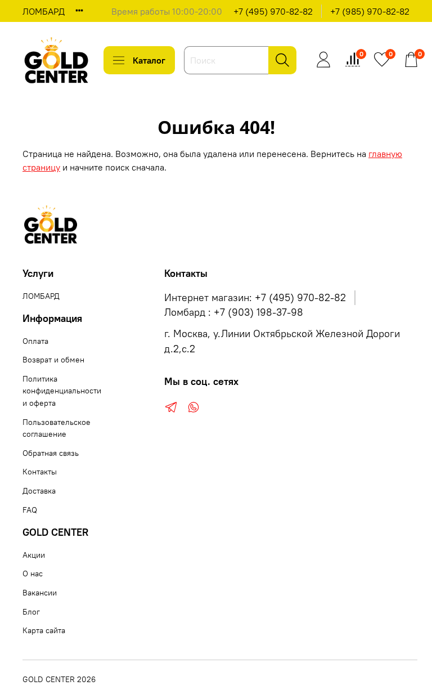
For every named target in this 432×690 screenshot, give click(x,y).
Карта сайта (43, 630)
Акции (33, 555)
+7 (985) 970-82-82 (370, 11)
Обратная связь (50, 453)
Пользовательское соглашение (56, 428)
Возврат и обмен (53, 360)
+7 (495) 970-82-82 (273, 11)
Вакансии (39, 593)
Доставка (39, 491)
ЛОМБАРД (43, 11)
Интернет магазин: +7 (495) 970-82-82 (255, 298)
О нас (32, 573)
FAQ (29, 510)
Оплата (35, 341)
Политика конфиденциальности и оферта (61, 391)
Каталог (149, 60)
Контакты (39, 472)
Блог (31, 612)
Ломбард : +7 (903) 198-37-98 (233, 312)
